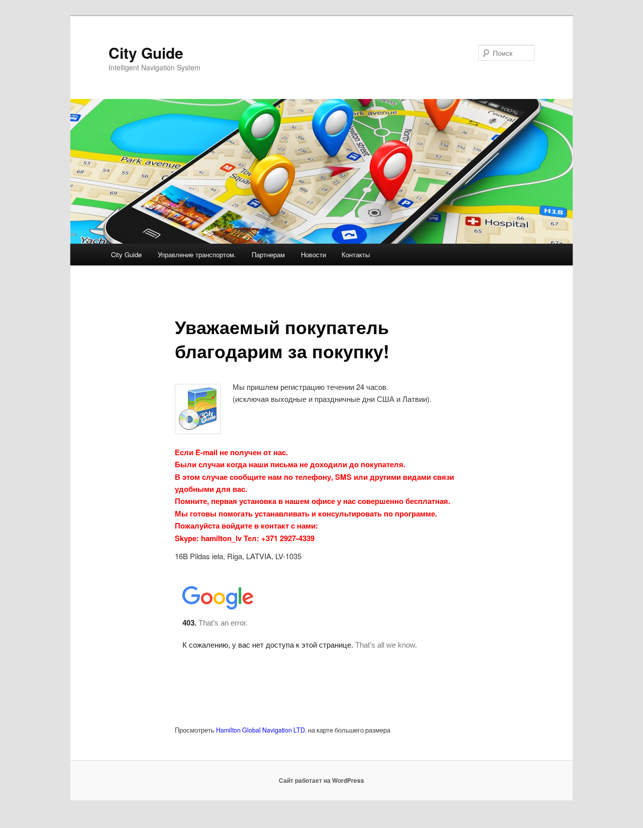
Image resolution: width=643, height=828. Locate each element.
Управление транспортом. (197, 254)
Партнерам (268, 254)
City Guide (146, 52)
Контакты (356, 254)
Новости (313, 254)
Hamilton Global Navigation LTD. (261, 730)
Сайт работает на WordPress (321, 780)
